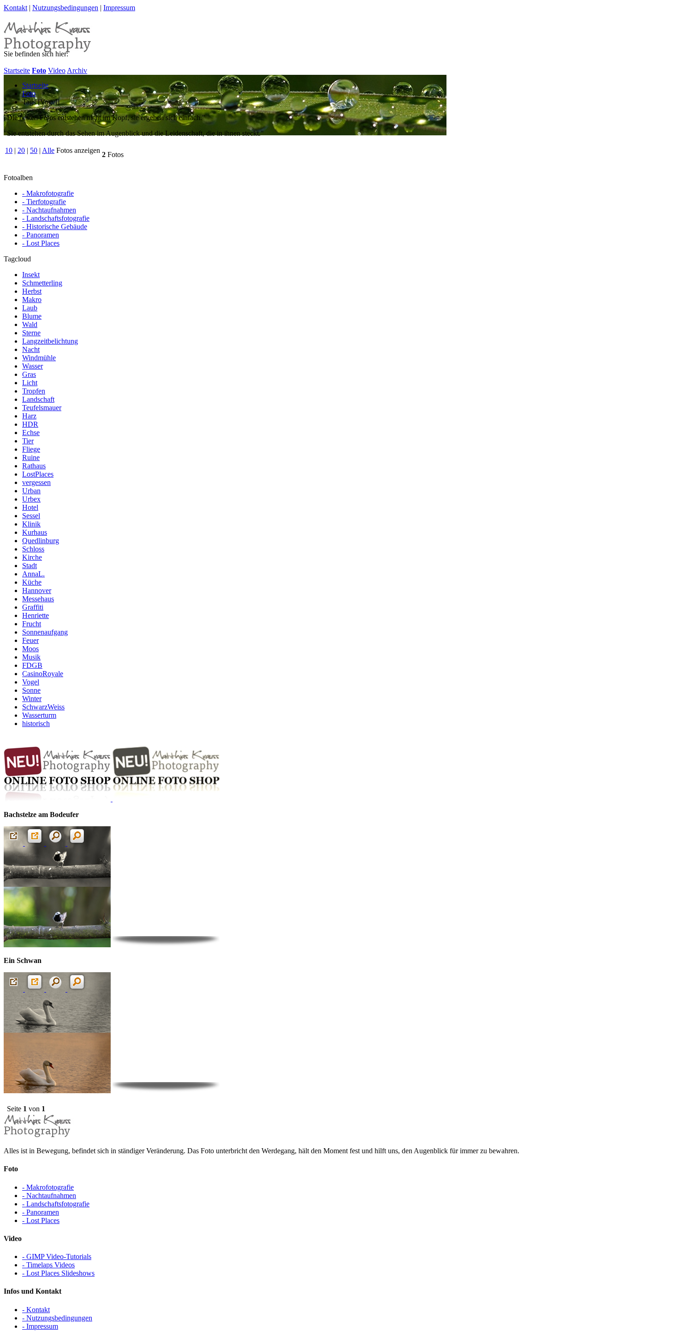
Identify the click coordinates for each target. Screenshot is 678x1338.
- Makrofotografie (48, 193)
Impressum (119, 8)
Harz (29, 416)
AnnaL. (33, 574)
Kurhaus (34, 532)
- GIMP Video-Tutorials (56, 1256)
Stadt (29, 565)
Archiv (77, 70)
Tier (28, 441)
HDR (30, 424)
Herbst (32, 291)
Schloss (33, 549)
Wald (29, 324)
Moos (30, 649)
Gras (29, 374)
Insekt (31, 274)
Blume (32, 316)
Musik (31, 657)
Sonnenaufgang (45, 632)
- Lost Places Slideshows (58, 1273)
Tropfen (33, 391)
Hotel (30, 507)
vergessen (36, 482)
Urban (31, 491)
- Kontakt (36, 1310)
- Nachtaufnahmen (49, 210)
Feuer (30, 640)
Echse (31, 432)
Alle (48, 150)
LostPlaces (38, 474)
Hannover (36, 590)
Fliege (31, 449)
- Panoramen (40, 235)
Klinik (31, 524)
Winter (32, 698)
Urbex (31, 499)
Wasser (32, 366)
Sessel (31, 516)
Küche (32, 582)
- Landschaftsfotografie (55, 218)
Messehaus (38, 599)
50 (33, 150)
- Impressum (40, 1326)
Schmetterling (42, 283)
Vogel (30, 682)
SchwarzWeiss (43, 707)
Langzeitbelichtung (50, 341)
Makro (32, 299)
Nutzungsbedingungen (65, 8)
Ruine (31, 457)
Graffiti (32, 607)
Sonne (31, 690)
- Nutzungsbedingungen (57, 1318)
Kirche (32, 557)
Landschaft (38, 399)
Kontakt (15, 8)
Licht (29, 383)
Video (56, 70)
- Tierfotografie (44, 202)
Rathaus (34, 466)
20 (21, 150)
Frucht (31, 624)
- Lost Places (40, 243)
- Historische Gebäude (54, 226)
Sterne (31, 333)
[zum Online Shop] (112, 799)
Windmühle (39, 358)
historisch (36, 723)
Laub (29, 308)
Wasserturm (39, 715)
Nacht (31, 349)
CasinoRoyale (42, 674)
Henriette (35, 615)
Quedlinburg (40, 541)
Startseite (17, 70)
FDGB (32, 665)
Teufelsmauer (41, 408)
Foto (29, 93)
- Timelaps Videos (48, 1265)
